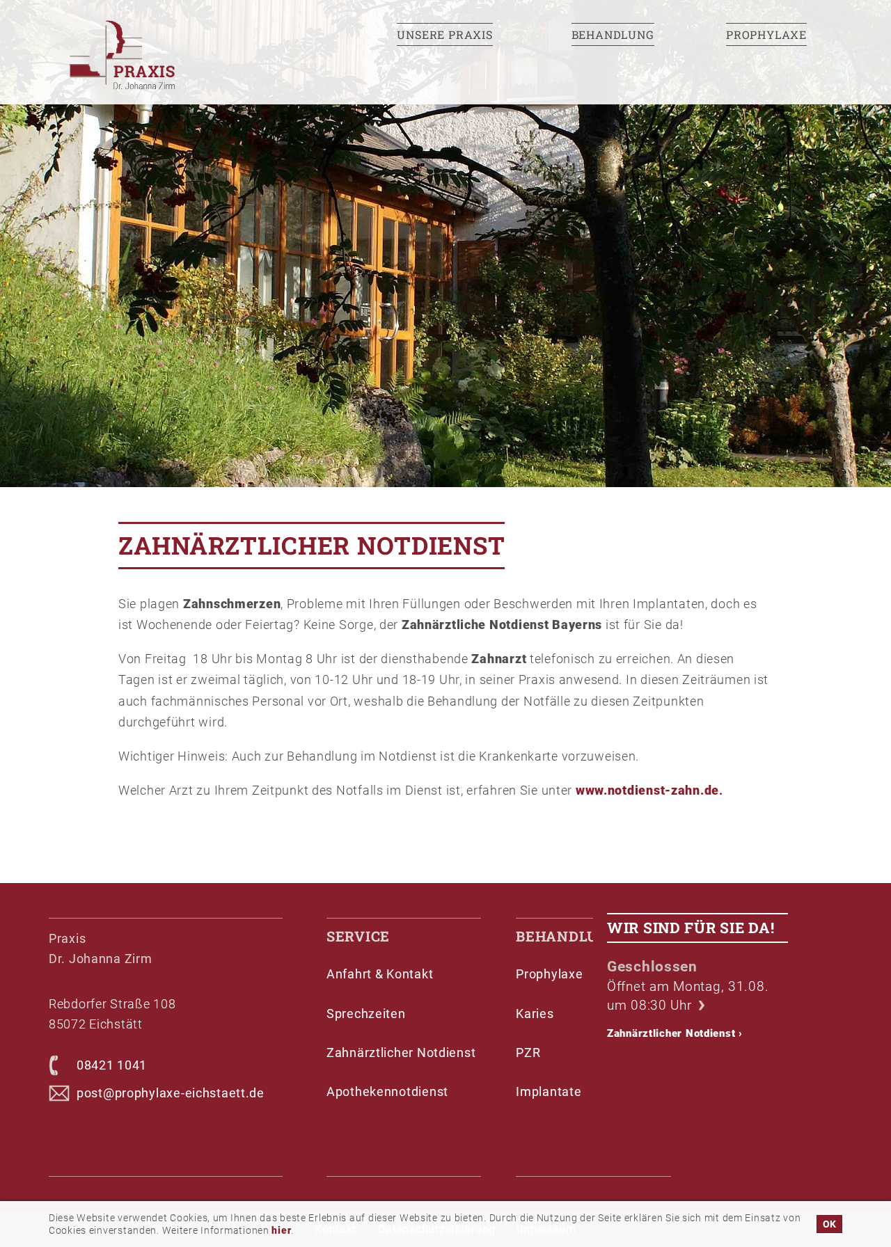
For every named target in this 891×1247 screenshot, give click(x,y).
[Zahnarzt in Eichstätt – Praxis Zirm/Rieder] (174, 56)
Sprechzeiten (366, 1013)
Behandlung (612, 34)
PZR (528, 1052)
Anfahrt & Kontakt (379, 974)
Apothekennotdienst (387, 1091)
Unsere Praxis (444, 34)
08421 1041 (112, 1065)
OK (829, 1224)
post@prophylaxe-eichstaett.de (171, 1093)
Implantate (548, 1091)
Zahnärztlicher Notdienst (675, 1033)
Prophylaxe (766, 34)
